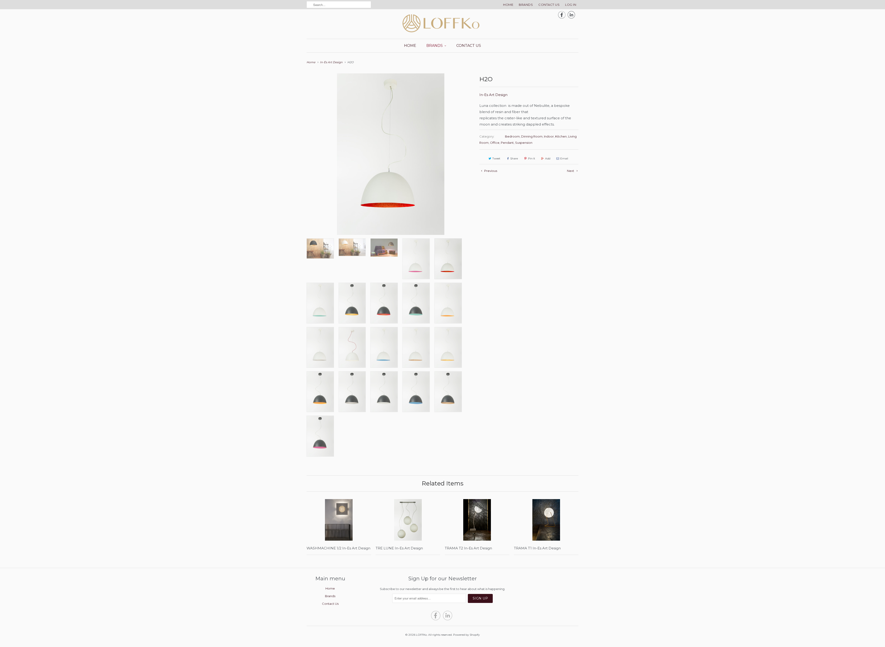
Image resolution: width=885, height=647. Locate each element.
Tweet (496, 158)
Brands (526, 4)
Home (508, 4)
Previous (490, 171)
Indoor (549, 136)
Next (571, 171)
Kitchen (561, 136)
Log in (570, 4)
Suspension (523, 142)
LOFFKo (421, 634)
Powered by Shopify (466, 634)
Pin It (531, 158)
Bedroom (512, 136)
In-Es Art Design (493, 95)
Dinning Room (532, 136)
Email (564, 158)
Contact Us (549, 4)
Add (547, 158)
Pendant (507, 142)
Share (514, 158)
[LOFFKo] (442, 23)
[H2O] (391, 154)
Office (494, 142)
